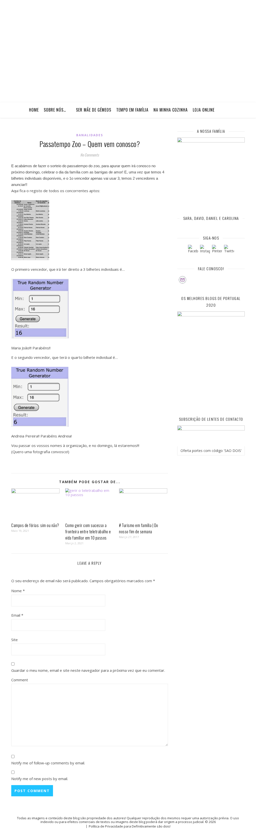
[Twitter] (229, 250)
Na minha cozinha (171, 110)
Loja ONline (203, 110)
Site (14, 639)
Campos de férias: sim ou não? (35, 525)
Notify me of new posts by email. (39, 778)
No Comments (89, 154)
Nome (18, 590)
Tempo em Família (132, 110)
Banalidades (89, 135)
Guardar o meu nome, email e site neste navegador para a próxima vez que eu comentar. (88, 670)
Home (34, 110)
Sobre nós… (55, 110)
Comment (19, 679)
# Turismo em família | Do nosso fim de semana (138, 528)
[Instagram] (205, 250)
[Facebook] (193, 250)
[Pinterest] (217, 250)
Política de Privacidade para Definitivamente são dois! (129, 826)
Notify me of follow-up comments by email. (48, 762)
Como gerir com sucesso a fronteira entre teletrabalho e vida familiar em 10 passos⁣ (88, 531)
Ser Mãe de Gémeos (93, 110)
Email (17, 615)
